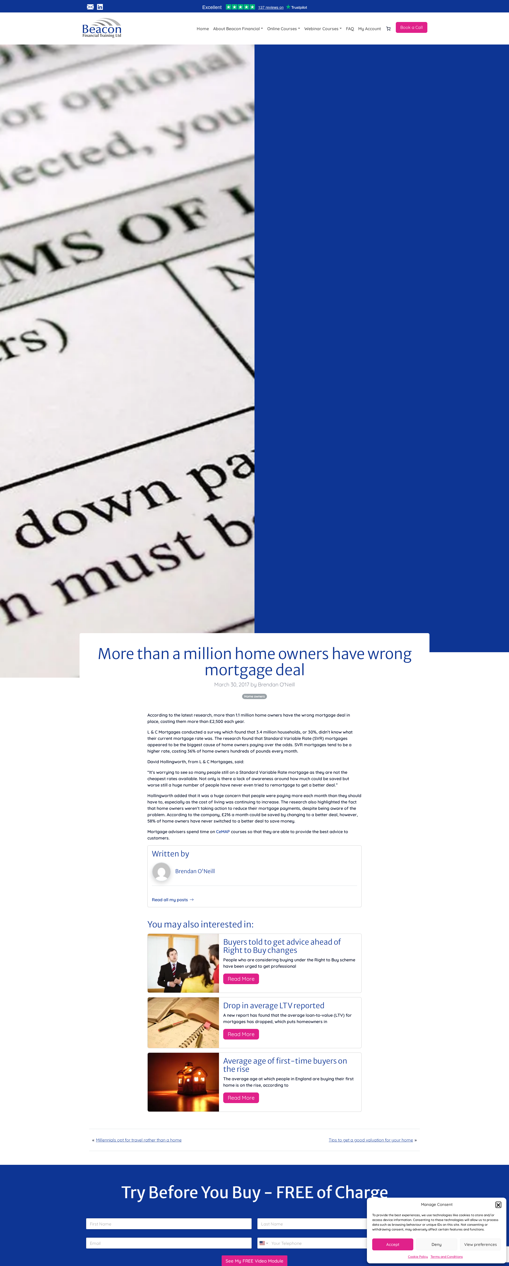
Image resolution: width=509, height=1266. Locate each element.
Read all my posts (170, 899)
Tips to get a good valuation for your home (371, 1140)
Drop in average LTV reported (273, 1005)
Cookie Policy (418, 1257)
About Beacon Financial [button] (236, 28)
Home (203, 28)
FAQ (350, 28)
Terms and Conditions (447, 1257)
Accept (392, 1244)
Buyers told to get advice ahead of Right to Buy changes (282, 946)
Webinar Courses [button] (321, 28)
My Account (369, 28)
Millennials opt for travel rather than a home (139, 1140)
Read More (241, 978)
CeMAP (223, 831)
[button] (498, 1204)
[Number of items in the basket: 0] (388, 28)
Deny (437, 1244)
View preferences (480, 1244)
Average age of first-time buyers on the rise (285, 1065)
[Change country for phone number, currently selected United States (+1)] (263, 1243)
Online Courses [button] (282, 28)
